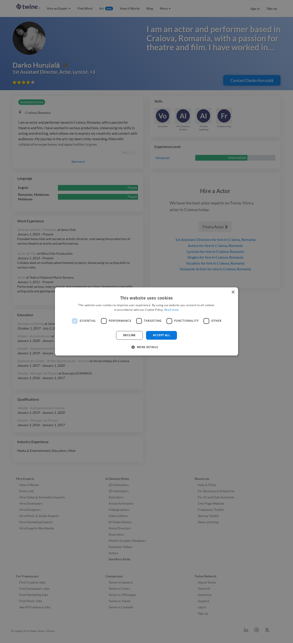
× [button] (233, 292)
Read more (171, 310)
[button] (146, 347)
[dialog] (146, 321)
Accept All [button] (161, 335)
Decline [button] (129, 335)
